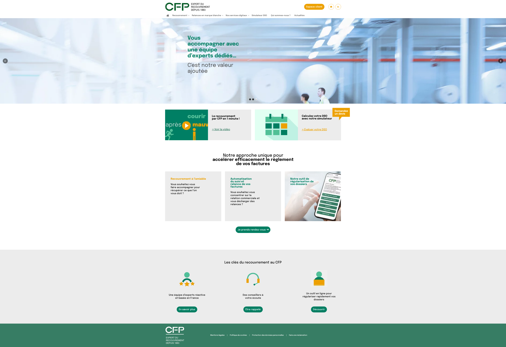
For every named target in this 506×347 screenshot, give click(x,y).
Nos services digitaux (236, 15)
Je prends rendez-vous (253, 229)
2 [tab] (253, 99)
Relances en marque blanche (206, 15)
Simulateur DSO (259, 15)
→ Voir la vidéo (221, 129)
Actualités (299, 15)
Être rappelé (253, 309)
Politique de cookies (238, 335)
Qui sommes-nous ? (280, 15)
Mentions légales (217, 335)
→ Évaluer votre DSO (314, 129)
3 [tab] (256, 99)
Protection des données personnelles (268, 335)
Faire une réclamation (298, 335)
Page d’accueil (168, 15)
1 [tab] (250, 99)
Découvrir (319, 309)
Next (500, 61)
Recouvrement (179, 15)
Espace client (314, 7)
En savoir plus (187, 309)
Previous (5, 61)
